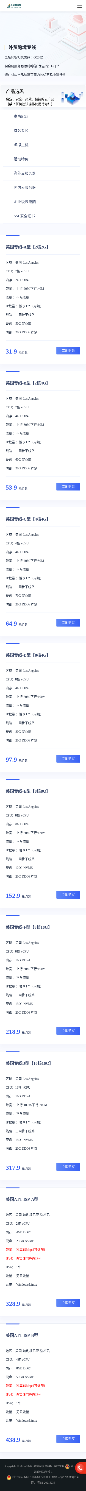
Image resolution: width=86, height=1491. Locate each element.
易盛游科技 (13, 5)
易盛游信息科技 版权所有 (49, 1466)
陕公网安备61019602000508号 (30, 1477)
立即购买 (68, 350)
